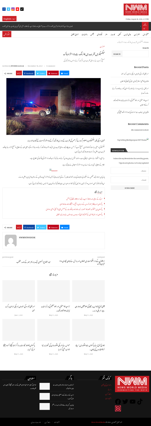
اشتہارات (108, 398)
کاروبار (113, 34)
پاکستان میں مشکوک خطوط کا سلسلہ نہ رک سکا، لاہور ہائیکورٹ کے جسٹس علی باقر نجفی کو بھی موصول (74, 209)
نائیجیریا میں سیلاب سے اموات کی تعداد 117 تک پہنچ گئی (133, 112)
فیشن (92, 34)
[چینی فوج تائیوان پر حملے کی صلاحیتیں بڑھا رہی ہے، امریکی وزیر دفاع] (88, 291)
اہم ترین (137, 34)
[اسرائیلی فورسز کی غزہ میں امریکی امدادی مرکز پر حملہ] (18, 291)
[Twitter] (8, 9)
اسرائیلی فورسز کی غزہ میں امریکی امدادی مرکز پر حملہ (20, 308)
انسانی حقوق (75, 34)
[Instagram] (13, 9)
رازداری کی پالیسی (106, 384)
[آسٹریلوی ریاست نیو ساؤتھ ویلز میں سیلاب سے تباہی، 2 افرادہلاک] (45, 386)
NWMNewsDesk (17, 65)
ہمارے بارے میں (36, 422)
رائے (109, 389)
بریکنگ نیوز (145, 26)
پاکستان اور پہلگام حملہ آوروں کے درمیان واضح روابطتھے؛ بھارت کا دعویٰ (81, 204)
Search (146, 47)
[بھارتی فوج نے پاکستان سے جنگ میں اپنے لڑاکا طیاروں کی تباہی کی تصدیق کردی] (88, 330)
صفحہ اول (146, 34)
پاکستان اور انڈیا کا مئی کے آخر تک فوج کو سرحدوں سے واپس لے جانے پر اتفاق (79, 214)
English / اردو (9, 18)
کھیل (119, 34)
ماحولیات (84, 34)
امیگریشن (7, 34)
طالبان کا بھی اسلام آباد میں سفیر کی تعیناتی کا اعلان (134, 81)
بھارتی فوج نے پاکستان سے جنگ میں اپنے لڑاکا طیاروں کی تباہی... (90, 346)
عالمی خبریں (127, 34)
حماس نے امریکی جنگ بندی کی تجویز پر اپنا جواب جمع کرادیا (56, 346)
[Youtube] (17, 9)
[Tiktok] (22, 9)
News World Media (98, 422)
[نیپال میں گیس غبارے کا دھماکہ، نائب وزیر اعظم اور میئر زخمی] (45, 406)
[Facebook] (4, 9)
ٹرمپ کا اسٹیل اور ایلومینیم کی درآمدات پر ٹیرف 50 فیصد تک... (55, 308)
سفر (106, 34)
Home (146, 42)
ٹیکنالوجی (99, 34)
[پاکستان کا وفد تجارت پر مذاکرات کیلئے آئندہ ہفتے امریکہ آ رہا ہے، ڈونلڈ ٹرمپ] (18, 330)
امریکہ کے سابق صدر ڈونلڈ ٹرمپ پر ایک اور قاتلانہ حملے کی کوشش (84, 198)
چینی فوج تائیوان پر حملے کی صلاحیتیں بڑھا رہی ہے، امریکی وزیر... (90, 308)
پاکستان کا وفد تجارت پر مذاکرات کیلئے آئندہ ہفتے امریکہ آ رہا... (19, 346)
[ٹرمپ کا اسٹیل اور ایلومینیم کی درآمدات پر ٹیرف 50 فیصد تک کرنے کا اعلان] (53, 291)
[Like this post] (20, 73)
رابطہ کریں (108, 393)
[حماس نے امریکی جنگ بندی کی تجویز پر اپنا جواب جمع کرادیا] (53, 330)
